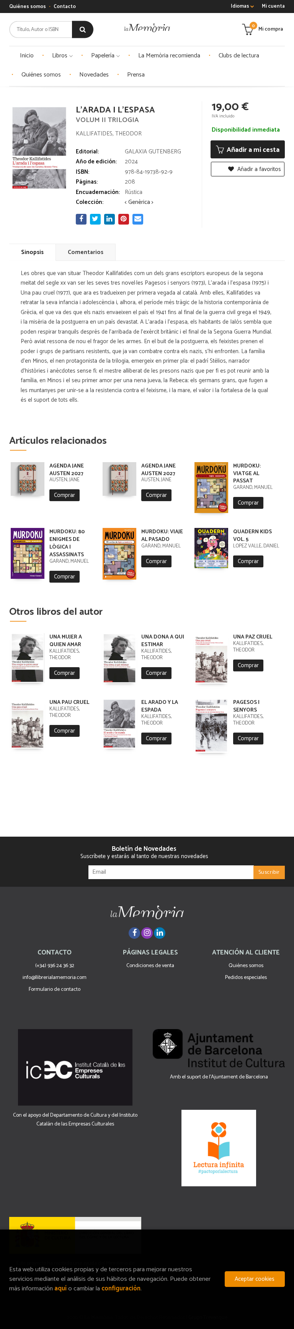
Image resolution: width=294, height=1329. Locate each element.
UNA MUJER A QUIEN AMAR (65, 641)
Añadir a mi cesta (252, 150)
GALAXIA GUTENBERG (153, 151)
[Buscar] (82, 29)
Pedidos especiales (246, 977)
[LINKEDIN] (159, 933)
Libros (60, 55)
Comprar (64, 495)
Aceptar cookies (254, 1279)
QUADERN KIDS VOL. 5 (252, 536)
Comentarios (85, 252)
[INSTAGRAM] (147, 933)
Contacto (65, 7)
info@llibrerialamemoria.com (55, 977)
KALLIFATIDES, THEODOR (109, 133)
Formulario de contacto (54, 989)
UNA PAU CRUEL (69, 702)
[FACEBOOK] (134, 933)
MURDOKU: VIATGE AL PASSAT (247, 474)
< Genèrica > (139, 202)
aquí (60, 1288)
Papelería (103, 55)
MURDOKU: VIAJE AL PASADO (162, 536)
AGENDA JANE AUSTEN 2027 (66, 470)
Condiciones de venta (150, 965)
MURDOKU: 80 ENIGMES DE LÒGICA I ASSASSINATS (67, 543)
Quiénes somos (27, 7)
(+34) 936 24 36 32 (54, 965)
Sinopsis (32, 252)
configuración (120, 1288)
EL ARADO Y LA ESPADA (159, 706)
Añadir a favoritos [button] (258, 169)
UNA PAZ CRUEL (252, 637)
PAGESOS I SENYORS (246, 706)
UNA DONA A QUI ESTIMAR (162, 641)
